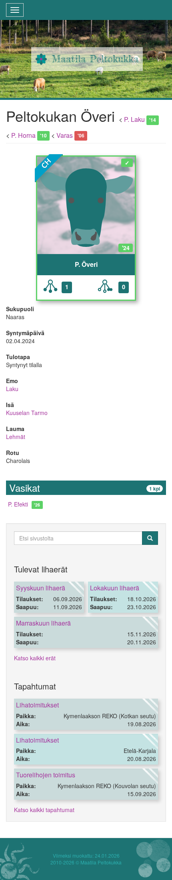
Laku (12, 389)
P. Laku (134, 119)
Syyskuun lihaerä (40, 587)
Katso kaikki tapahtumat (44, 810)
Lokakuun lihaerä (114, 587)
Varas (64, 135)
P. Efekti (18, 504)
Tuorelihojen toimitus (45, 774)
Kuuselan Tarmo (27, 413)
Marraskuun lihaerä (43, 623)
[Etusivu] (41, 59)
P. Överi (86, 264)
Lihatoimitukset (37, 704)
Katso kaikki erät (35, 658)
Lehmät (15, 437)
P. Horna (23, 135)
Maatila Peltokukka (95, 59)
